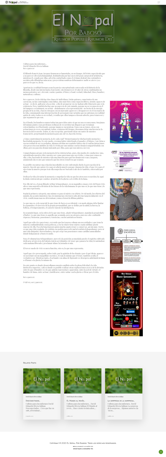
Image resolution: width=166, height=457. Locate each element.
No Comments (90, 48)
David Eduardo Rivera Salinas (83, 37)
